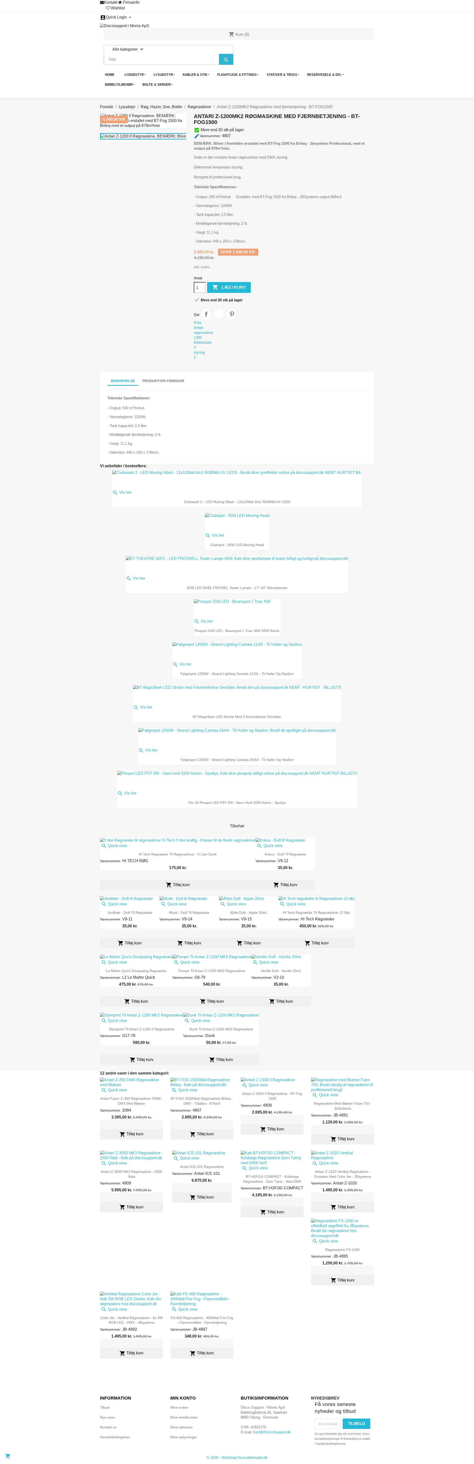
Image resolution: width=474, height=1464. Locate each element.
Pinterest (232, 314)
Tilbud (104, 1407)
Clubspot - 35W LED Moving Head (237, 545)
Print (197, 323)
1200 (198, 337)
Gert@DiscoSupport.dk (272, 1432)
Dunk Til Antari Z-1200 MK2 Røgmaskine (221, 1029)
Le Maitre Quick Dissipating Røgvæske (136, 971)
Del (206, 314)
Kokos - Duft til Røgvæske (285, 854)
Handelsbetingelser (115, 1437)
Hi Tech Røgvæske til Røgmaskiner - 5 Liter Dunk (178, 854)
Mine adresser (181, 1427)
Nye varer (107, 1417)
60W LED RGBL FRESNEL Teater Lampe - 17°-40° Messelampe (237, 588)
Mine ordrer (179, 1407)
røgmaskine (203, 332)
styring (199, 352)
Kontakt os (108, 1427)
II (195, 347)
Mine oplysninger (183, 1437)
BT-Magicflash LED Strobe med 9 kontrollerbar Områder (237, 717)
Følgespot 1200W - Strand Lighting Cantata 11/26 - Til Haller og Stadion (237, 674)
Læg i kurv (229, 287)
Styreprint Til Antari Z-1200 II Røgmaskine (141, 1029)
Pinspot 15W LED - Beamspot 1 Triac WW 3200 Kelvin (237, 631)
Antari (198, 327)
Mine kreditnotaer (184, 1417)
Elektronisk (203, 342)
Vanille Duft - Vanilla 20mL (281, 971)
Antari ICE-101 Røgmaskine (202, 1167)
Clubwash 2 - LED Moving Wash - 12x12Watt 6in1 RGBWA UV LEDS (237, 502)
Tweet (219, 314)
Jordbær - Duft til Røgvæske (129, 913)
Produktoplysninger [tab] (163, 381)
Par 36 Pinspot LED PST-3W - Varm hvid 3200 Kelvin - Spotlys (237, 803)
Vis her (122, 492)
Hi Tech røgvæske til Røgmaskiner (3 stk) (316, 913)
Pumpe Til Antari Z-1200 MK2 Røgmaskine (211, 971)
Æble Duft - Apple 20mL (248, 913)
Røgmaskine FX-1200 (342, 1250)
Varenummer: (207, 136)
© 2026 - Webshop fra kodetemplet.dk (237, 1457)
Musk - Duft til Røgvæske (189, 913)
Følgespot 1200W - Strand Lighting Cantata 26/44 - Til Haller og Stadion (237, 760)
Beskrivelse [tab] (123, 381)
